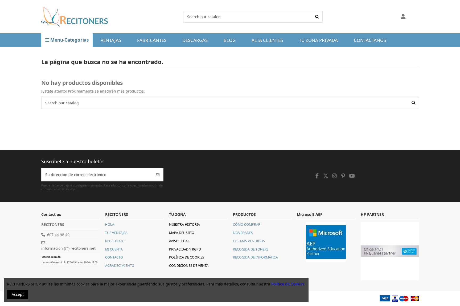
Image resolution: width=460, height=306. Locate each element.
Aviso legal (179, 241)
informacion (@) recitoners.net (68, 248)
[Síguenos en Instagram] (334, 175)
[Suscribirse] (157, 174)
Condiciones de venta (188, 265)
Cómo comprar (246, 224)
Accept (18, 294)
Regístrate (114, 241)
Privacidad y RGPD (185, 249)
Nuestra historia (184, 224)
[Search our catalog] (317, 17)
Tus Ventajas (116, 233)
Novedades (243, 233)
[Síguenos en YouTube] (352, 175)
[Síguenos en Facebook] (317, 175)
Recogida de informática (255, 257)
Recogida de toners (251, 249)
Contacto (114, 257)
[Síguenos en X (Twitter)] (326, 175)
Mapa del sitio (181, 233)
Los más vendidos (249, 241)
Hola (109, 224)
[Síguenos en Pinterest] (343, 175)
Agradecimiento (119, 265)
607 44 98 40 (58, 234)
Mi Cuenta (114, 249)
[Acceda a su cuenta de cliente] (403, 17)
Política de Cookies (186, 257)
